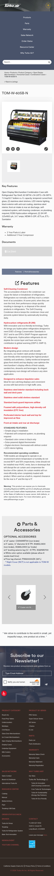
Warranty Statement (35, 762)
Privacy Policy (30, 866)
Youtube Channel (10, 845)
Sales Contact (6, 776)
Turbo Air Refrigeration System (12, 831)
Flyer (3, 805)
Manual (4, 797)
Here (45, 835)
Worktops (5, 726)
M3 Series (32, 722)
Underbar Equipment (9, 748)
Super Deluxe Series (36, 719)
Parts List (32, 740)
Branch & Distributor (9, 779)
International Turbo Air (9, 783)
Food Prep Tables (8, 719)
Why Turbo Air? (27, 53)
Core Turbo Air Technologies (41, 789)
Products (27, 18)
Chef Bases (6, 730)
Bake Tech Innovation (9, 834)
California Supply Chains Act (13, 866)
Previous (9, 597)
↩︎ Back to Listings (11, 82)
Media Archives (7, 801)
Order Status (27, 41)
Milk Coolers (6, 752)
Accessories (6, 756)
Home (6, 72)
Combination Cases (38, 74)
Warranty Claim (34, 758)
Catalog (4, 794)
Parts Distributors (35, 744)
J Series (31, 726)
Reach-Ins (5, 715)
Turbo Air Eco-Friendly (39, 799)
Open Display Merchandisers (12, 741)
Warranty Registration (36, 765)
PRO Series (33, 715)
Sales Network (27, 35)
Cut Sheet (11, 251)
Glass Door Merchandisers (11, 733)
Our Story (32, 776)
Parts (27, 23)
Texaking (5, 827)
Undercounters (7, 722)
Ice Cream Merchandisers (10, 737)
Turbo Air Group (7, 823)
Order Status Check (11, 814)
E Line (31, 730)
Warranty (27, 29)
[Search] (49, 62)
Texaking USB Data (8, 808)
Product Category (25, 72)
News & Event (8, 840)
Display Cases (7, 745)
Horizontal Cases (23, 74)
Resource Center (27, 47)
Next (45, 597)
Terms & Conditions (43, 866)
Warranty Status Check (36, 754)
